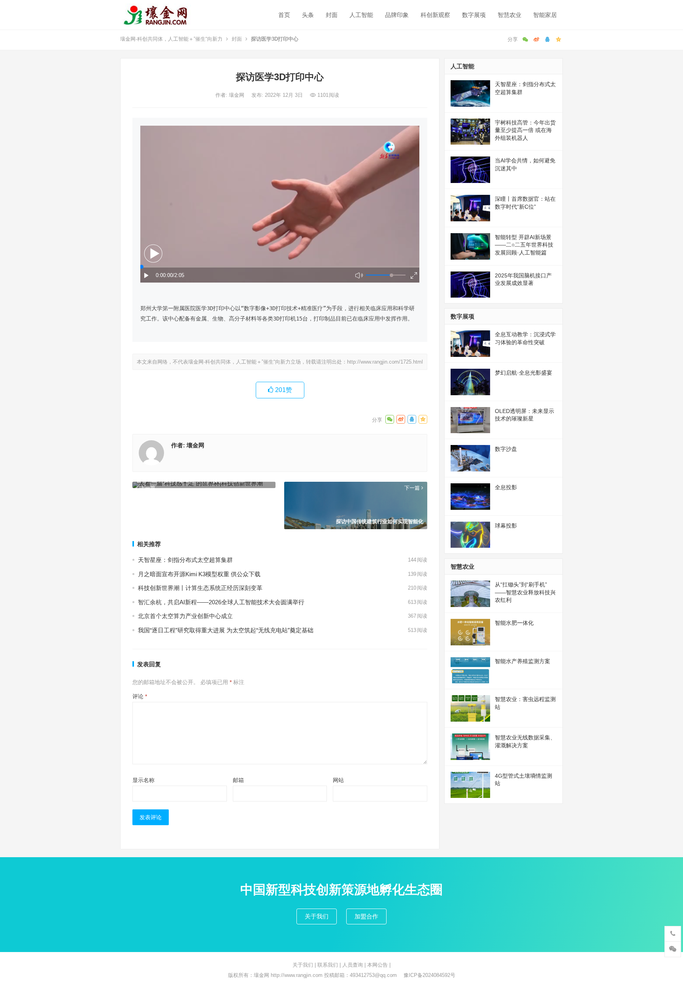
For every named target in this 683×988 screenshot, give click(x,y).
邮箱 (238, 780)
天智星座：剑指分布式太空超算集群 (185, 559)
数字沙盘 (506, 449)
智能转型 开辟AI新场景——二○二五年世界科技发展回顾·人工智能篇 (524, 245)
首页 (284, 14)
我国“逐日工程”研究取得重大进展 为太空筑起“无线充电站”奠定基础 (225, 630)
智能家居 (545, 14)
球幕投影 (506, 525)
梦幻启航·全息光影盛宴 (523, 373)
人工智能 (361, 14)
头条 (308, 14)
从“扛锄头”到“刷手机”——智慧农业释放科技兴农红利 (525, 592)
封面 (332, 14)
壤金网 (237, 95)
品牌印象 (397, 14)
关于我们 (316, 916)
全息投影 (506, 487)
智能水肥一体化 (514, 623)
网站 (338, 780)
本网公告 (377, 965)
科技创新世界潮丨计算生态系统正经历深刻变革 (200, 588)
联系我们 (327, 965)
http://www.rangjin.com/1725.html (385, 362)
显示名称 (143, 780)
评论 (139, 696)
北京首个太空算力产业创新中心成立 (185, 616)
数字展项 (474, 14)
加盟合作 (366, 916)
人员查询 (352, 965)
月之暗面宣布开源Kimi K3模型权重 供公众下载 (199, 574)
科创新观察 (435, 14)
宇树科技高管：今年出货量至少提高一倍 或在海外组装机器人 (525, 130)
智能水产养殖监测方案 (522, 661)
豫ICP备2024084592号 (429, 975)
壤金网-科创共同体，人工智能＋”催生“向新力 (171, 39)
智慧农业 (509, 14)
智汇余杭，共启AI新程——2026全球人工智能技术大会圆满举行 (221, 602)
